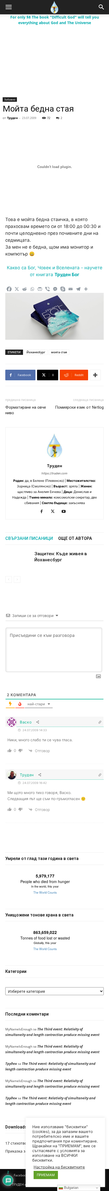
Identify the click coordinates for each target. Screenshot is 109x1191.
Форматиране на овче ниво (25, 410)
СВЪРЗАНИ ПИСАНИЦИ (29, 538)
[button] (8, 7)
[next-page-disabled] (17, 579)
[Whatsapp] (32, 289)
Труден (12, 118)
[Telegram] (78, 289)
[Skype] (63, 289)
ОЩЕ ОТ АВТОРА (75, 538)
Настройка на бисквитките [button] (59, 1167)
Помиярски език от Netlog (79, 407)
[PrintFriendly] (40, 289)
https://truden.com (54, 473)
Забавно (9, 99)
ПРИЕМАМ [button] (46, 1175)
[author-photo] (54, 458)
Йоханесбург (35, 352)
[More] (86, 289)
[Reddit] (24, 289)
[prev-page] (8, 579)
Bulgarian (70, 1188)
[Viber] (47, 289)
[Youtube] (65, 512)
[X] (16, 289)
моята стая (59, 352)
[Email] (70, 289)
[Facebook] (9, 289)
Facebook (21, 1175)
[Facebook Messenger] (55, 289)
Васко (26, 722)
